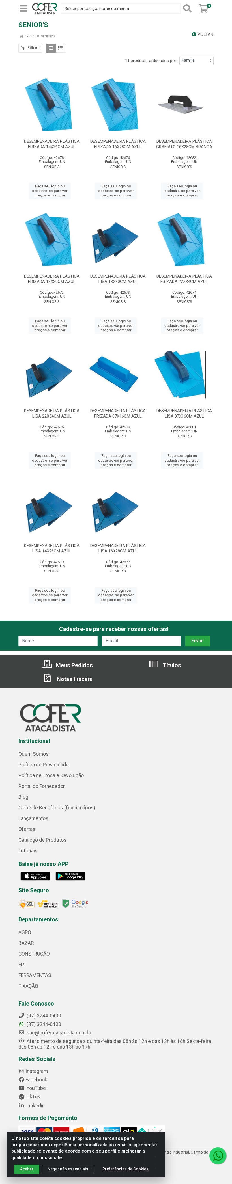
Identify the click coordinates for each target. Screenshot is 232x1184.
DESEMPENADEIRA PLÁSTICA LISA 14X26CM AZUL (52, 548)
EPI (21, 964)
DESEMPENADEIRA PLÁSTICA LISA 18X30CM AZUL (118, 279)
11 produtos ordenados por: (151, 60)
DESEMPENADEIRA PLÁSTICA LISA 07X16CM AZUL (184, 413)
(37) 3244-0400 (43, 1024)
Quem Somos (33, 754)
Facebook (36, 1080)
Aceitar (26, 1169)
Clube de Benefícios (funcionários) (56, 808)
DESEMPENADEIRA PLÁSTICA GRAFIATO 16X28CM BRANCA (184, 144)
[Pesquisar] (188, 8)
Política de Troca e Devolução (51, 775)
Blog (23, 797)
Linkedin (35, 1106)
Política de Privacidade (43, 765)
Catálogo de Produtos (42, 840)
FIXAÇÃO (28, 986)
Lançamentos (33, 818)
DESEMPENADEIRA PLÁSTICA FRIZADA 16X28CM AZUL (118, 144)
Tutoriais (28, 851)
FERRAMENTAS (34, 975)
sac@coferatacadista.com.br (58, 1033)
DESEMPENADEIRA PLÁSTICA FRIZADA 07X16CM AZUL (118, 413)
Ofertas (26, 829)
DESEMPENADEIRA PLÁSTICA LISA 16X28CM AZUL (118, 548)
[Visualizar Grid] (51, 48)
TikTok (32, 1096)
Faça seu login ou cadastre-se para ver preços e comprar (50, 191)
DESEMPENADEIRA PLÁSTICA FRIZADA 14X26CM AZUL (52, 144)
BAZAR (26, 943)
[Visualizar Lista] (60, 48)
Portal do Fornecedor (41, 786)
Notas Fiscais (73, 679)
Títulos (171, 665)
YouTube (35, 1088)
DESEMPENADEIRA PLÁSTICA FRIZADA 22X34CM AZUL (184, 279)
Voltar (204, 34)
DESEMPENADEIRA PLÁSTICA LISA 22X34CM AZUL (52, 413)
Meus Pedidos (74, 665)
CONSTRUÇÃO (34, 954)
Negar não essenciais (68, 1169)
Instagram (36, 1071)
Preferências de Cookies (125, 1169)
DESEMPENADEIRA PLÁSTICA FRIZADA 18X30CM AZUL (52, 279)
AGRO (24, 932)
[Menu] (23, 8)
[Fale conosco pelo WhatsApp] (217, 1155)
